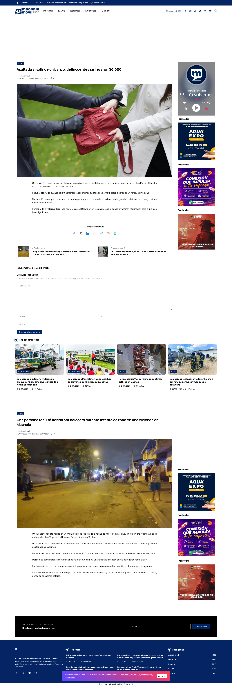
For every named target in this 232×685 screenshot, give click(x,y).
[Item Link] (39, 359)
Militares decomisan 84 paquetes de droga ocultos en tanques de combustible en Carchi (72, 3)
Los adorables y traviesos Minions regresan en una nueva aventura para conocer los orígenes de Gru (140, 656)
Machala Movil (24, 76)
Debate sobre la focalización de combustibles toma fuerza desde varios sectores (90, 668)
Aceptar (162, 676)
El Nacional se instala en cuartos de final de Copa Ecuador (88, 656)
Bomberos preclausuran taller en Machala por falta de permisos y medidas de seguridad (191, 381)
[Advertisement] (116, 36)
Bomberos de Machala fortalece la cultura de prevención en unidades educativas (89, 380)
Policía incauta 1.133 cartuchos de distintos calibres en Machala (140, 380)
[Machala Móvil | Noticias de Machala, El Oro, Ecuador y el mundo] (27, 10)
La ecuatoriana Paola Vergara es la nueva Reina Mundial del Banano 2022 (139, 668)
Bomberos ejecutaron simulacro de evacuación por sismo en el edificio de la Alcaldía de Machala (37, 381)
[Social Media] (185, 10)
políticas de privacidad (130, 674)
